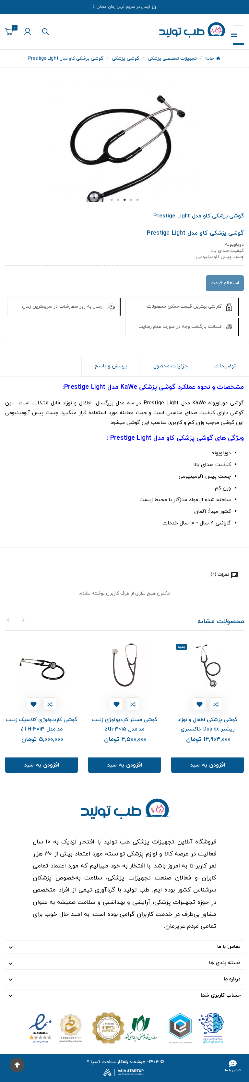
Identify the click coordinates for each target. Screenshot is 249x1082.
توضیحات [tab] (225, 366)
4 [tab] (131, 200)
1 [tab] (111, 200)
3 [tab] (124, 200)
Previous (9, 620)
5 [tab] (137, 200)
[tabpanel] (124, 159)
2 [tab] (118, 200)
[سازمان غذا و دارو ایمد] (124, 1028)
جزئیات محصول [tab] (170, 366)
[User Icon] (27, 31)
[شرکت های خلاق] (193, 1028)
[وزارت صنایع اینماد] (55, 1028)
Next (23, 620)
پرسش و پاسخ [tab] (111, 366)
